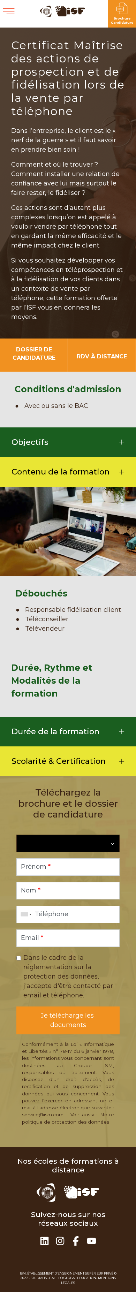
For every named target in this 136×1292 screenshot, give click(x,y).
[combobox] (25, 914)
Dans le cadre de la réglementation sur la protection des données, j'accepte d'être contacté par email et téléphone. (68, 976)
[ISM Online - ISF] (63, 15)
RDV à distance (102, 356)
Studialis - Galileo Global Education (63, 1278)
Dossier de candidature (34, 353)
